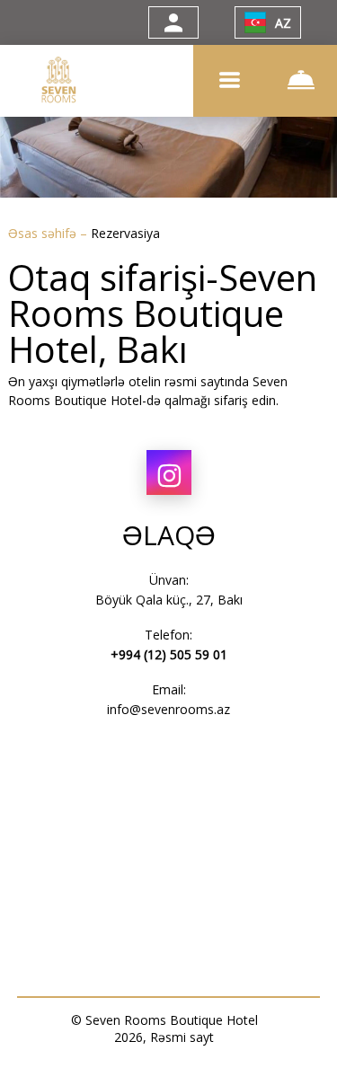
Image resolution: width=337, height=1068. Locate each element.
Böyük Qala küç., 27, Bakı (169, 599)
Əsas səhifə (44, 233)
